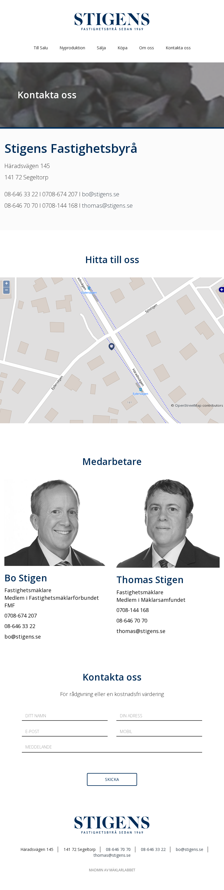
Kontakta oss (178, 47)
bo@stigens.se (100, 194)
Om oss (146, 47)
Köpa (122, 47)
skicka (112, 779)
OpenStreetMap (188, 405)
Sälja (101, 47)
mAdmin (96, 870)
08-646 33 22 (153, 849)
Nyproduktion (72, 47)
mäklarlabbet (122, 870)
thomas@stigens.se (107, 205)
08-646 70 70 (118, 849)
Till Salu (41, 47)
